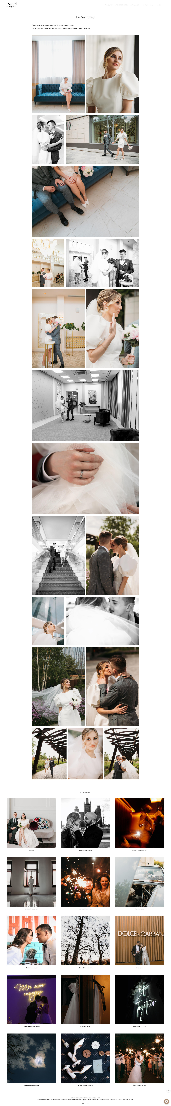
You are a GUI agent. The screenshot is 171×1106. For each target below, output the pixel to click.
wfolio (87, 1103)
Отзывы (144, 5)
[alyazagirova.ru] (12, 4)
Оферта (85, 1101)
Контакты (159, 5)
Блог (151, 5)
